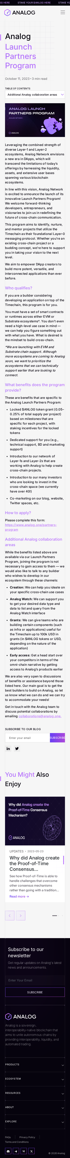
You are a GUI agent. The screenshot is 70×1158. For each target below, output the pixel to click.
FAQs (8, 1137)
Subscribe (57, 737)
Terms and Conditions (17, 1141)
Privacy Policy (27, 1137)
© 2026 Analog (56, 1153)
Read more (17, 896)
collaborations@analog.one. (40, 716)
